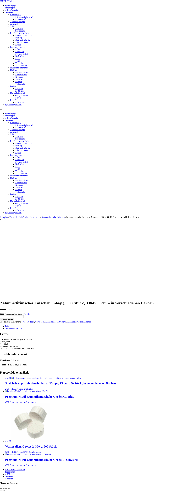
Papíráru (13, 86)
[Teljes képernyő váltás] (4, 488)
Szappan (18, 82)
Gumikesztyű (15, 15)
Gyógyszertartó (21, 95)
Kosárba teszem (7, 319)
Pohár (17, 58)
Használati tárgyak (17, 93)
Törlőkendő (20, 84)
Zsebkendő (19, 91)
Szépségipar (10, 8)
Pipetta (18, 45)
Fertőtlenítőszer (21, 72)
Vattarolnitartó (21, 65)
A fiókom (9, 479)
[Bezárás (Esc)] (9, 488)
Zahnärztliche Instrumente (29, 217)
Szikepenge (20, 31)
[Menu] (1, 109)
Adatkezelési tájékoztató (15, 469)
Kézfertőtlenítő (21, 75)
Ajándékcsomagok (17, 22)
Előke (17, 49)
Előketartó (19, 52)
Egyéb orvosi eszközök (19, 33)
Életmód (13, 100)
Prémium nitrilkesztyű (24, 17)
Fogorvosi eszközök (18, 47)
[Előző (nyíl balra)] (1, 490)
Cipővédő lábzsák (22, 40)
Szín (2, 314)
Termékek (9, 12)
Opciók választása (26, 389)
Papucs (18, 98)
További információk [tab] (13, 328)
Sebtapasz (19, 79)
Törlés (27, 314)
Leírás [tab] (7, 326)
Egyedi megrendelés (13, 105)
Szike (12, 26)
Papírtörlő (19, 88)
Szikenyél (19, 28)
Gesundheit (39, 322)
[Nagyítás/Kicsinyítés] (1, 488)
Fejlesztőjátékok (21, 54)
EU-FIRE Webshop (8, 1)
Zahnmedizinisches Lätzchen (53, 217)
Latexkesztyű (20, 19)
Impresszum (10, 472)
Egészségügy (10, 5)
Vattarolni (19, 63)
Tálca (17, 61)
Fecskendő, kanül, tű (23, 35)
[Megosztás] (6, 488)
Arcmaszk (14, 24)
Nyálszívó (19, 56)
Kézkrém (19, 77)
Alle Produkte (28, 322)
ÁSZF (7, 474)
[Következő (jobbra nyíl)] (4, 490)
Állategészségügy (12, 10)
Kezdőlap (4, 217)
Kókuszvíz (19, 102)
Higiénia (13, 70)
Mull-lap (18, 38)
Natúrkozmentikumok (19, 68)
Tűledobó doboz (22, 42)
